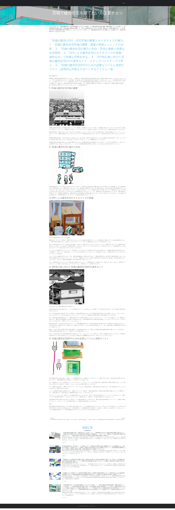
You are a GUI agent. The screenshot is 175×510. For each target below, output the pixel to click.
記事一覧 (56, 26)
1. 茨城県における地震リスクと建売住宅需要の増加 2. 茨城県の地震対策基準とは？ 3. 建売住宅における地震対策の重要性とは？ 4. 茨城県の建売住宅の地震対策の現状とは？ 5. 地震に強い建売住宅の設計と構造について (93, 473)
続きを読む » (64, 442)
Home (123, 3)
